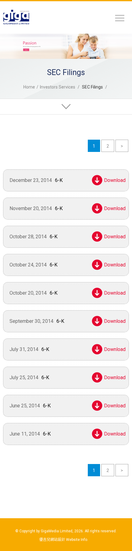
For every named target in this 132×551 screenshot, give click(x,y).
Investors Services (57, 87)
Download (113, 180)
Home (29, 87)
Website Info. (77, 540)
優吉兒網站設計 (52, 540)
